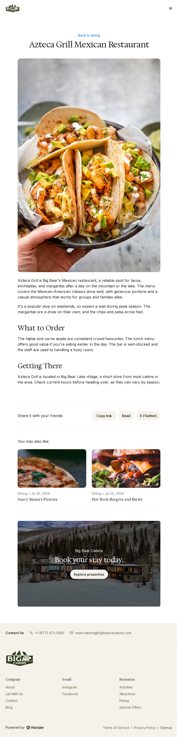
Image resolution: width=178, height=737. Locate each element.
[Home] (20, 658)
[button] (46, 633)
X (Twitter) (148, 416)
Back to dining (89, 35)
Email (126, 416)
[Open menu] (170, 8)
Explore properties (89, 574)
